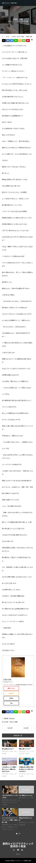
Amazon (11, 693)
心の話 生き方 (21, 21)
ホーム (18, 854)
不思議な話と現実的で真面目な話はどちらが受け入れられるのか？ (26, 769)
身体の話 (22, 825)
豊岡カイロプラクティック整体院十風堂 (9, 2)
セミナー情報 (7, 827)
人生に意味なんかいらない (25, 795)
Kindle (11, 698)
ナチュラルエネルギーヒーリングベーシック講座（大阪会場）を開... (10, 820)
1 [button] (16, 833)
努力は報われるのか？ (8, 749)
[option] (18, 808)
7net (11, 703)
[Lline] (16, 40)
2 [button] (19, 833)
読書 (27, 21)
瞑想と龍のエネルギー (25, 749)
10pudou (12, 718)
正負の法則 (7, 679)
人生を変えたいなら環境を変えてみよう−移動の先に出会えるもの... (9, 769)
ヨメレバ (11, 681)
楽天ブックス (11, 688)
